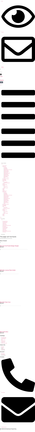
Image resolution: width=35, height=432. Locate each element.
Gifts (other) (5, 207)
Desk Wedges (4, 180)
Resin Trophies (6, 187)
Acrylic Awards (5, 165)
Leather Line (4, 223)
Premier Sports (5, 228)
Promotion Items (5, 184)
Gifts (3, 181)
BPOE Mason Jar (6, 199)
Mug (4, 203)
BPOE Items (4, 166)
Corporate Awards (5, 227)
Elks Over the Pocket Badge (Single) (9, 246)
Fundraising (5, 193)
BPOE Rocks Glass (6, 175)
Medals (4, 188)
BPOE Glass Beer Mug (7, 198)
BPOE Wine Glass (6, 202)
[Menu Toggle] (0, 84)
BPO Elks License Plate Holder (8, 270)
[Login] (1, 74)
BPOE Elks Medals (6, 171)
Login (1, 76)
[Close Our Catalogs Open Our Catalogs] (2, 219)
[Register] (1, 78)
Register (2, 80)
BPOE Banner (5, 194)
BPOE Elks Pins (6, 172)
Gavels (3, 190)
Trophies (4, 185)
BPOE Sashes (6, 176)
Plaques (4, 183)
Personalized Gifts (5, 221)
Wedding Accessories (7, 208)
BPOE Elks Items (6, 170)
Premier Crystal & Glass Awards (7, 225)
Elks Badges (4, 179)
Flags (3, 189)
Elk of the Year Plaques (6, 178)
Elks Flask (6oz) (4, 331)
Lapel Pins (5, 167)
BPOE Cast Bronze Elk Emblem (8, 169)
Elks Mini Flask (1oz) (5, 302)
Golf (4, 212)
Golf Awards (4, 226)
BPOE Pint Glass (6, 174)
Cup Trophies (6, 211)
